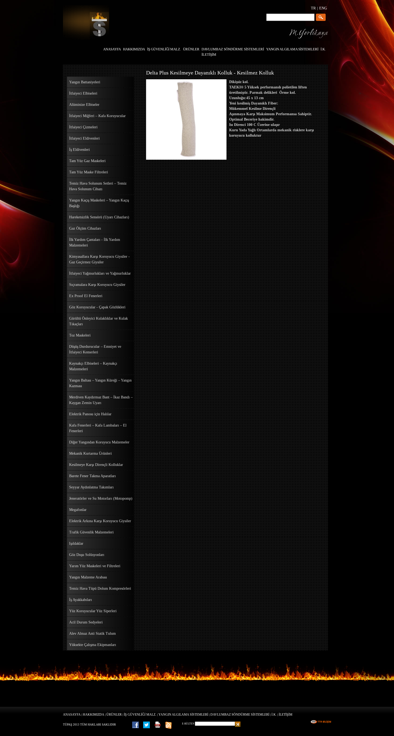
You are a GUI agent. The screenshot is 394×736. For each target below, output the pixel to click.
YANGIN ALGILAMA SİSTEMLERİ (183, 714)
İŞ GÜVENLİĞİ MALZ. (140, 714)
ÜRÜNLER (114, 714)
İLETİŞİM (285, 714)
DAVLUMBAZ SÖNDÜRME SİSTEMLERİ (239, 714)
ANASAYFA (72, 714)
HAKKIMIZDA (93, 714)
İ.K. (274, 714)
